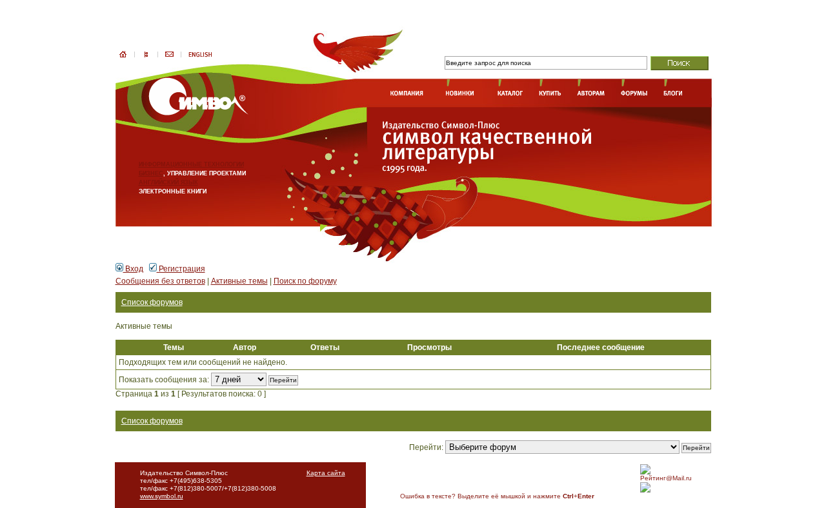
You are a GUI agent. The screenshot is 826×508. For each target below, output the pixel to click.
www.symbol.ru (161, 496)
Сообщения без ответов (160, 281)
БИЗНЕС (151, 173)
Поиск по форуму (305, 281)
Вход (133, 268)
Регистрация (181, 268)
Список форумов (152, 302)
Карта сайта (326, 472)
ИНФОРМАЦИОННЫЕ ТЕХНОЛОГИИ (191, 164)
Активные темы (239, 281)
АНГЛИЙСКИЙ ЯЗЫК (168, 182)
